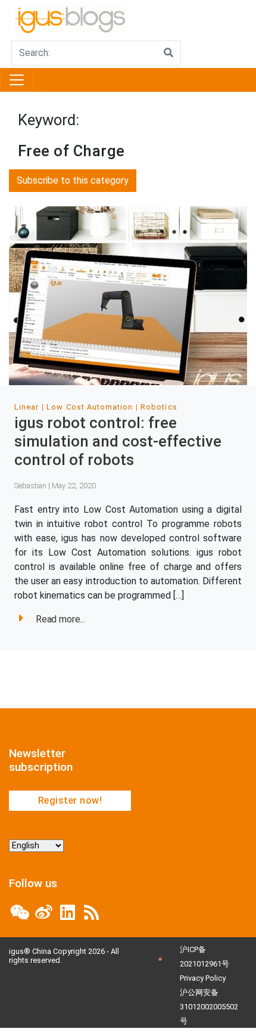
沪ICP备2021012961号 (204, 956)
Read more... (60, 619)
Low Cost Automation (89, 406)
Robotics (159, 406)
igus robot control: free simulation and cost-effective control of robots (117, 441)
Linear (26, 406)
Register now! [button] (70, 800)
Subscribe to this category (73, 180)
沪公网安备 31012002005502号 (209, 1006)
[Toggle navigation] (16, 80)
